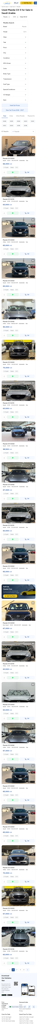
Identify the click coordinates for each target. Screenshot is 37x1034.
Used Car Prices (15, 105)
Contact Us (22, 1007)
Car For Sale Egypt (6, 1017)
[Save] (33, 138)
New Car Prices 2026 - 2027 (15, 110)
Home (20, 1005)
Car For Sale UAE (6, 1019)
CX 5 (16, 167)
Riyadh (6, 167)
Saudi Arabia (15, 1006)
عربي (17, 3)
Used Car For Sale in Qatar (26, 1021)
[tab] (5, 116)
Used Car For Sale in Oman (26, 1023)
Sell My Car (27, 3)
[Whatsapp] (13, 172)
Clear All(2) (23, 17)
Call (28, 172)
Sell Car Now (11, 596)
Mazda (12, 167)
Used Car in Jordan (24, 1019)
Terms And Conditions (25, 1009)
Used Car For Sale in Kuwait (26, 1017)
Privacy (21, 1011)
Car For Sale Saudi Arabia (8, 1021)
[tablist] (18, 116)
